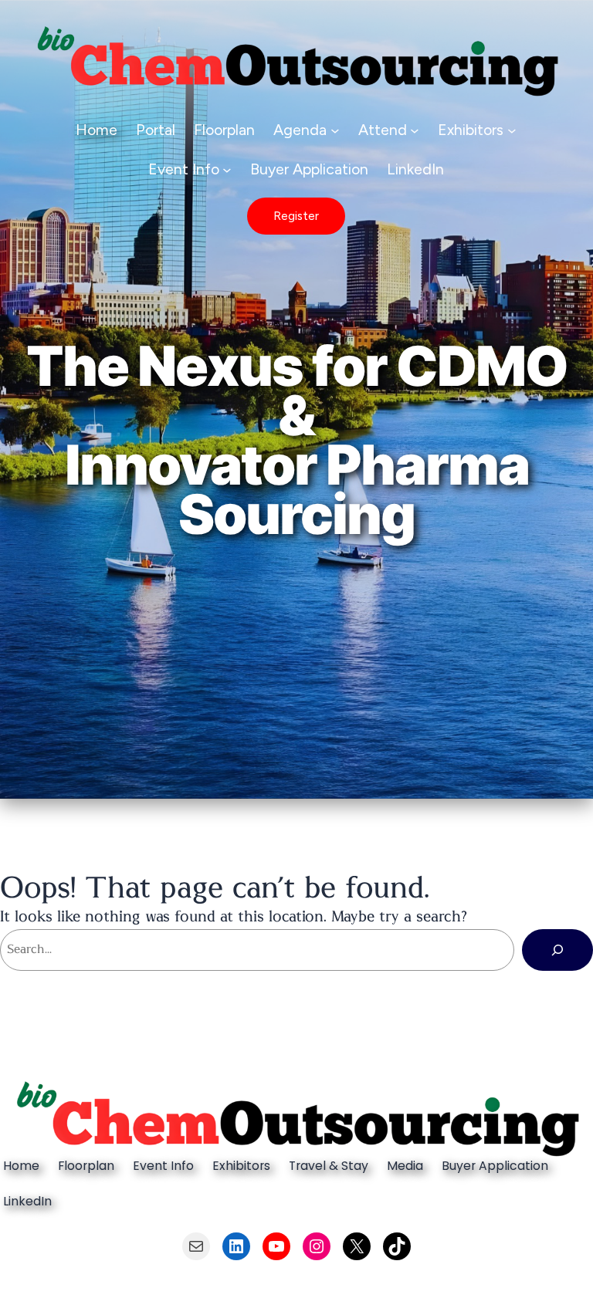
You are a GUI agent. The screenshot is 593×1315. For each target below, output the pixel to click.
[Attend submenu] (414, 129)
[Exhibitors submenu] (512, 129)
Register (296, 215)
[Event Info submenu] (227, 169)
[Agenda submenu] (335, 129)
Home (96, 129)
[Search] (557, 950)
